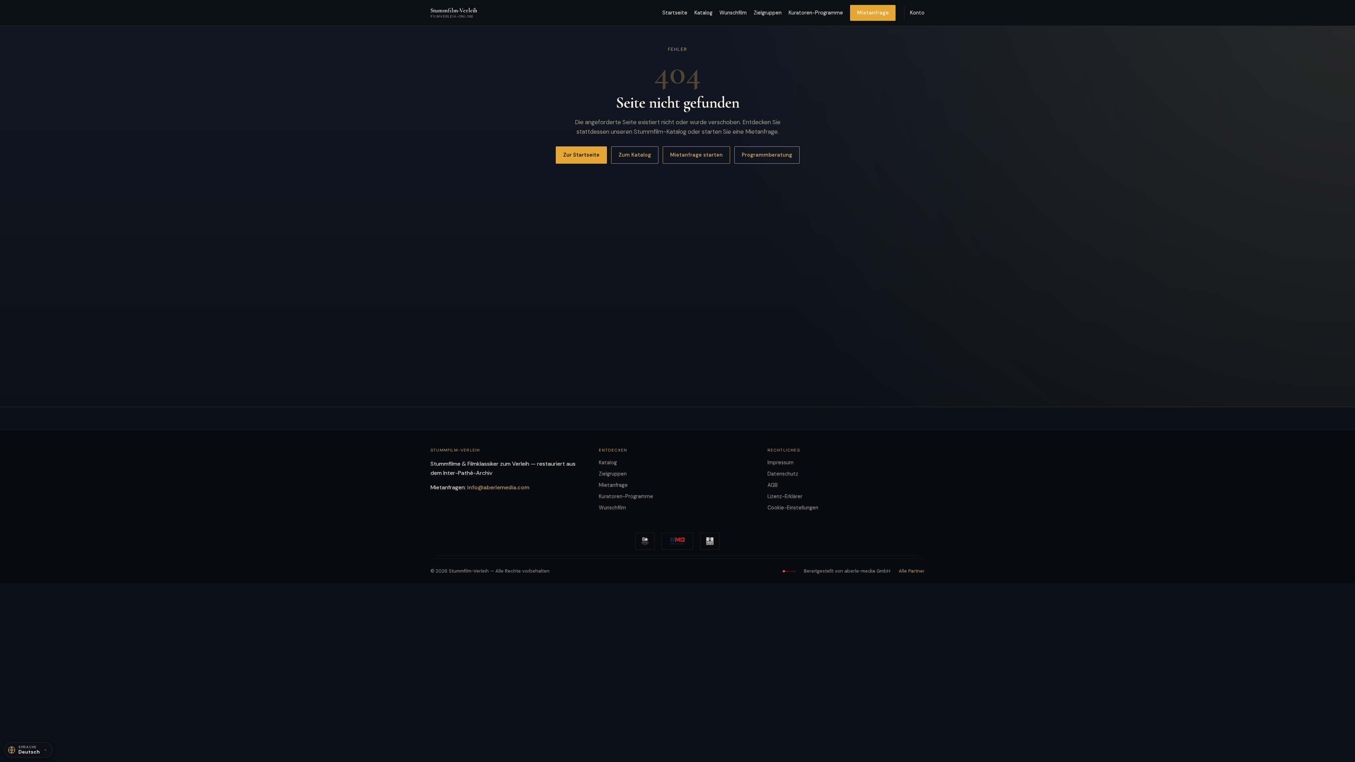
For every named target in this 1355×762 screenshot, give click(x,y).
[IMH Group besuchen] (677, 541)
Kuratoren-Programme (816, 13)
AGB (772, 485)
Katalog (703, 13)
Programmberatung (767, 155)
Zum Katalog (635, 155)
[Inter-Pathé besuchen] (710, 541)
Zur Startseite (581, 155)
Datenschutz (782, 474)
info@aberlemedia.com (498, 487)
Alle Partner (912, 571)
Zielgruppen (768, 13)
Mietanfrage (873, 13)
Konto (917, 13)
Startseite (674, 13)
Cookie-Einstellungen (792, 507)
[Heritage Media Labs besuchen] (645, 541)
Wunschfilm (733, 13)
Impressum (780, 462)
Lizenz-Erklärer (784, 496)
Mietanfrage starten (696, 155)
